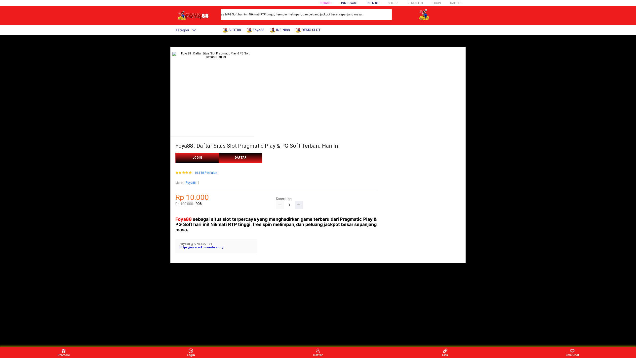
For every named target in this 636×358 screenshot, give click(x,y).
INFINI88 (373, 3)
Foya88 (325, 3)
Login (191, 355)
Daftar (318, 355)
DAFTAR (455, 3)
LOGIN (437, 3)
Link (445, 355)
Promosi (64, 355)
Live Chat (572, 355)
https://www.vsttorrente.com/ (201, 247)
